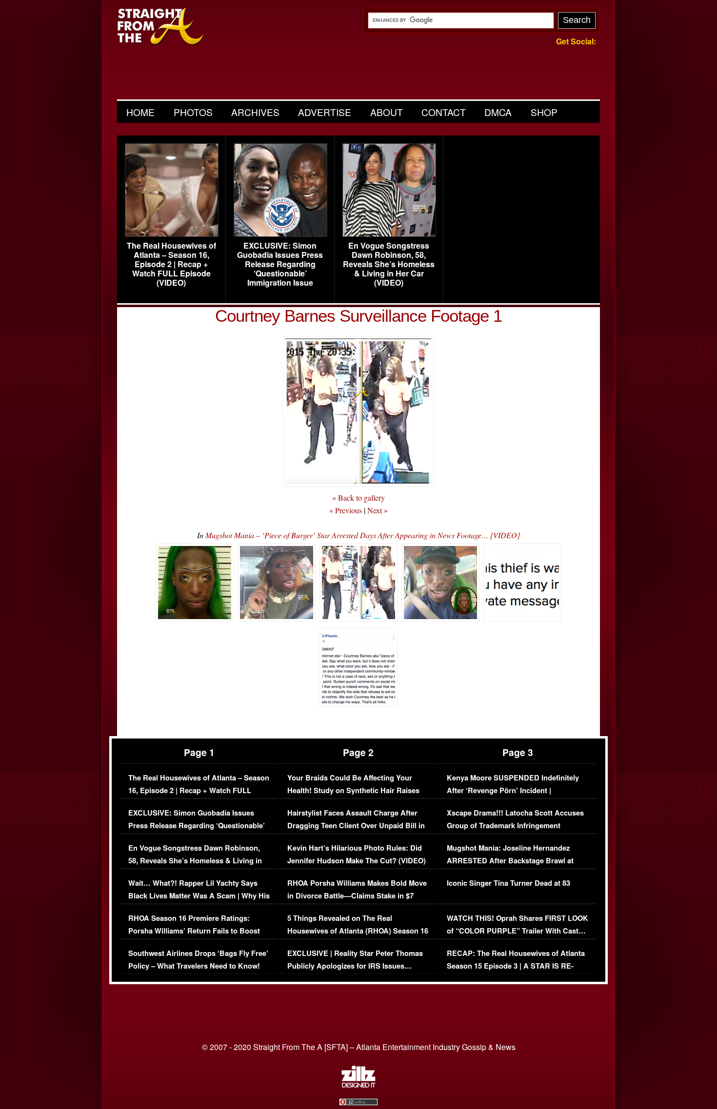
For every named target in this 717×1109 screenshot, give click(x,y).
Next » (377, 510)
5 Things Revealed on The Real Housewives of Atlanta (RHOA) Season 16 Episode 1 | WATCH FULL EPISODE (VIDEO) (357, 937)
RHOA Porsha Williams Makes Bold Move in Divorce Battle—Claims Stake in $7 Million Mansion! (357, 895)
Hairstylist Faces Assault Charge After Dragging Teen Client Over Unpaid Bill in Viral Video (356, 825)
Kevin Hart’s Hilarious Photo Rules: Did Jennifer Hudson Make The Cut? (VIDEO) (356, 854)
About (386, 111)
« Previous (345, 510)
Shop (544, 111)
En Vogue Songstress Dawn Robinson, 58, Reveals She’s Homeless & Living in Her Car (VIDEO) (389, 264)
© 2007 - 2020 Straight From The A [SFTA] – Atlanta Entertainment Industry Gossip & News (359, 1046)
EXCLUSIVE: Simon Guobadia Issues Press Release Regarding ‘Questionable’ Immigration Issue (280, 264)
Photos (193, 111)
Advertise (324, 111)
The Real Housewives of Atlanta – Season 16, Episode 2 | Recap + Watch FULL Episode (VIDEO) (171, 264)
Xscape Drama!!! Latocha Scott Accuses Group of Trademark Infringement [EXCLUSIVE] (515, 825)
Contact (443, 111)
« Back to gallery (358, 497)
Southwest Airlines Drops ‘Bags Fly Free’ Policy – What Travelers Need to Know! (198, 959)
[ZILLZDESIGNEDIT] (358, 1085)
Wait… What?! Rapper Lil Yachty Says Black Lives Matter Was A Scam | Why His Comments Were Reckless (199, 895)
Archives (255, 111)
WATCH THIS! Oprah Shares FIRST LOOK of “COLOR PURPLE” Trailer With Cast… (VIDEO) (517, 930)
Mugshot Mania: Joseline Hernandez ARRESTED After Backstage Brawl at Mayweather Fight (510, 860)
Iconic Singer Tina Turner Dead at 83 (508, 883)
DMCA (498, 111)
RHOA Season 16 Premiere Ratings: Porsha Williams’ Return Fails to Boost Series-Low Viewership (194, 930)
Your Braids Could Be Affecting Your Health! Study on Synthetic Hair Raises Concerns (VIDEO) (353, 790)
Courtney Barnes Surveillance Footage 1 (358, 315)
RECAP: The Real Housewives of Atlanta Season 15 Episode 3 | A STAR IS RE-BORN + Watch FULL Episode (516, 965)
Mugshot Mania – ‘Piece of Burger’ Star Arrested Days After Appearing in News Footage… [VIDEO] (362, 535)
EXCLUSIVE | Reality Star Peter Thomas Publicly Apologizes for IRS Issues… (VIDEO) (355, 965)
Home (140, 111)
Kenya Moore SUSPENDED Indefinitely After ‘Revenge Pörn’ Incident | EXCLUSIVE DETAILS (513, 790)
